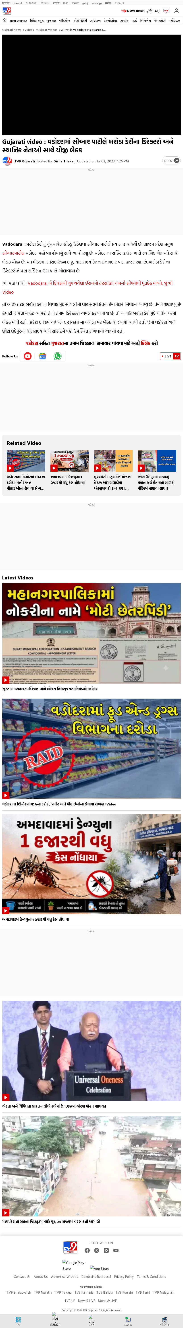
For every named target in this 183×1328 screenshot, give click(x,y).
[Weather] (151, 11)
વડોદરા (31, 343)
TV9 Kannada (84, 1292)
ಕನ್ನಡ (31, 3)
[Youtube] (27, 356)
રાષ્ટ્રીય (124, 20)
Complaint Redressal (96, 1276)
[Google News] (42, 356)
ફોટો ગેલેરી (80, 20)
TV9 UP (69, 1300)
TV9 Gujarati (25, 161)
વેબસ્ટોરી (160, 20)
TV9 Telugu (63, 1292)
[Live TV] (165, 11)
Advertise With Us (64, 1276)
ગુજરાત (51, 20)
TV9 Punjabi (124, 1292)
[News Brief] (133, 11)
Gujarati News (11, 29)
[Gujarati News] (6, 11)
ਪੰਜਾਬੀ (75, 3)
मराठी (56, 3)
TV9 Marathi (43, 1292)
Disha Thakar (64, 161)
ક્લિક (145, 343)
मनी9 (108, 3)
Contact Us (22, 1276)
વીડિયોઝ (64, 20)
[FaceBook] (87, 1250)
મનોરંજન (174, 20)
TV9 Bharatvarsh (19, 1292)
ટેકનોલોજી (110, 20)
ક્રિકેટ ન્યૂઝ (37, 20)
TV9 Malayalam (163, 1292)
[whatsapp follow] (57, 356)
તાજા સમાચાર (18, 20)
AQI (157, 11)
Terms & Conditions (151, 1276)
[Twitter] (96, 1250)
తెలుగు (45, 3)
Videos (29, 29)
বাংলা (65, 3)
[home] (4, 20)
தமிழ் (85, 3)
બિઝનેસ (145, 20)
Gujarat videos (47, 29)
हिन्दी (6, 3)
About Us (41, 1276)
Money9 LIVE (107, 1300)
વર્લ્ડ (134, 20)
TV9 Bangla (104, 1292)
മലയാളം (97, 3)
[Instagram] (106, 1250)
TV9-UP (119, 3)
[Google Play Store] (75, 1265)
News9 (18, 3)
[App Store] (103, 1270)
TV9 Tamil (143, 1292)
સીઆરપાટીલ (13, 252)
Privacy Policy (123, 1276)
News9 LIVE (86, 1300)
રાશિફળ (95, 20)
